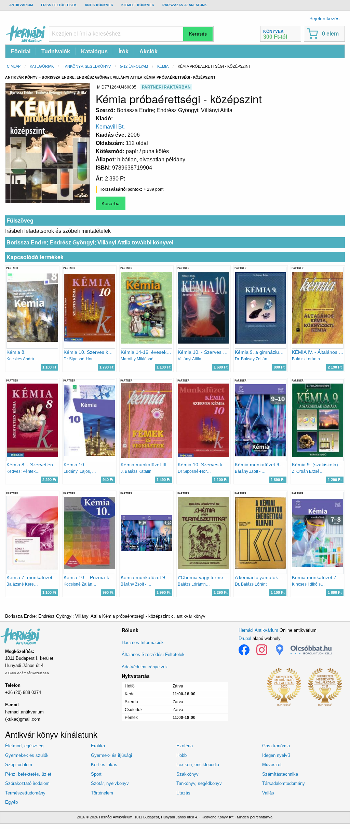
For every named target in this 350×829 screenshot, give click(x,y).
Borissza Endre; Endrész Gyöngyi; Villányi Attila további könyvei (89, 242)
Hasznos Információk (143, 642)
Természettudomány (25, 792)
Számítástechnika (280, 774)
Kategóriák (42, 66)
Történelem (102, 792)
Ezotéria (184, 745)
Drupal (245, 638)
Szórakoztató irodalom (27, 783)
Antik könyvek (99, 5)
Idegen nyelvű (276, 755)
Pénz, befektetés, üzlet (28, 774)
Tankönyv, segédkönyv (87, 66)
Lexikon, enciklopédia (197, 764)
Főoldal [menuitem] (20, 51)
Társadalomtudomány (283, 783)
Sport (96, 774)
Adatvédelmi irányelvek (145, 666)
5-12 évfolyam (134, 66)
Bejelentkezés (324, 18)
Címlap (14, 66)
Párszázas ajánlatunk (184, 5)
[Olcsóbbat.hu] (311, 650)
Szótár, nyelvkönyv (110, 783)
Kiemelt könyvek (137, 5)
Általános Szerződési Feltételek (153, 654)
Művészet (272, 764)
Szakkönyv (187, 774)
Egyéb (11, 802)
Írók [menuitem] (124, 51)
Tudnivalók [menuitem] (55, 51)
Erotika (98, 745)
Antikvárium (21, 5)
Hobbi (182, 755)
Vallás (268, 792)
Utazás (183, 792)
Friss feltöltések (59, 5)
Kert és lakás (104, 764)
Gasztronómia (276, 745)
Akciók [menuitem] (148, 51)
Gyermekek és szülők (27, 755)
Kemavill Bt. (110, 127)
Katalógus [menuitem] (94, 51)
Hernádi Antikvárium (258, 630)
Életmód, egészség (24, 745)
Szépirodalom (18, 764)
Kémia (163, 66)
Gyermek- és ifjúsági (111, 755)
